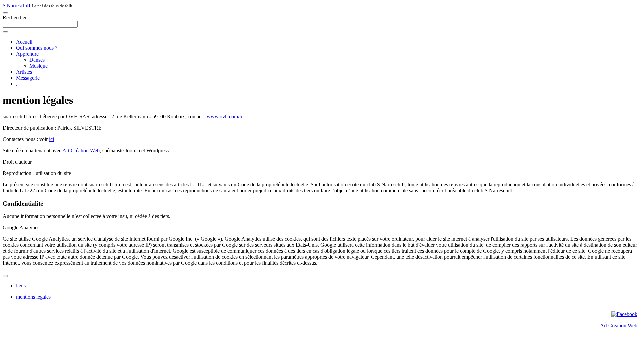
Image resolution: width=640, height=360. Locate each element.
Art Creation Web (618, 325)
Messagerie (28, 78)
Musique (38, 66)
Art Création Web (81, 150)
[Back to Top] (5, 276)
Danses (37, 60)
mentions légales (33, 297)
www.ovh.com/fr (225, 116)
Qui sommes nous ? (36, 48)
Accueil (24, 42)
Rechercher (15, 17)
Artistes (24, 72)
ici (51, 139)
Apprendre (27, 54)
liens (21, 285)
